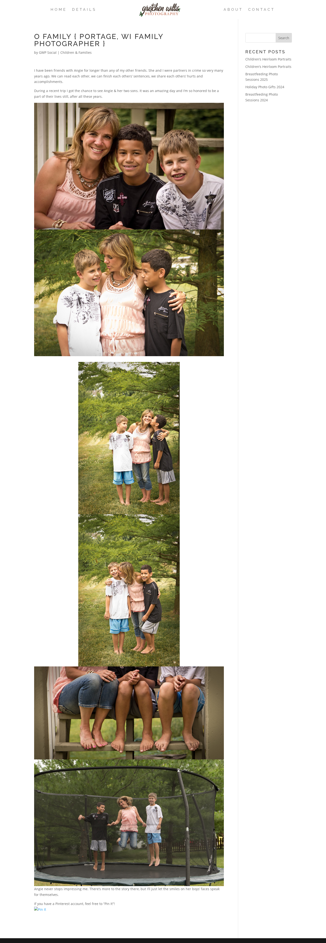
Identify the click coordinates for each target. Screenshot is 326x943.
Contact (261, 10)
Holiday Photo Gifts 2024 (264, 87)
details (84, 10)
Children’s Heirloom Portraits (268, 59)
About (233, 10)
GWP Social (48, 52)
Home (59, 10)
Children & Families (76, 52)
